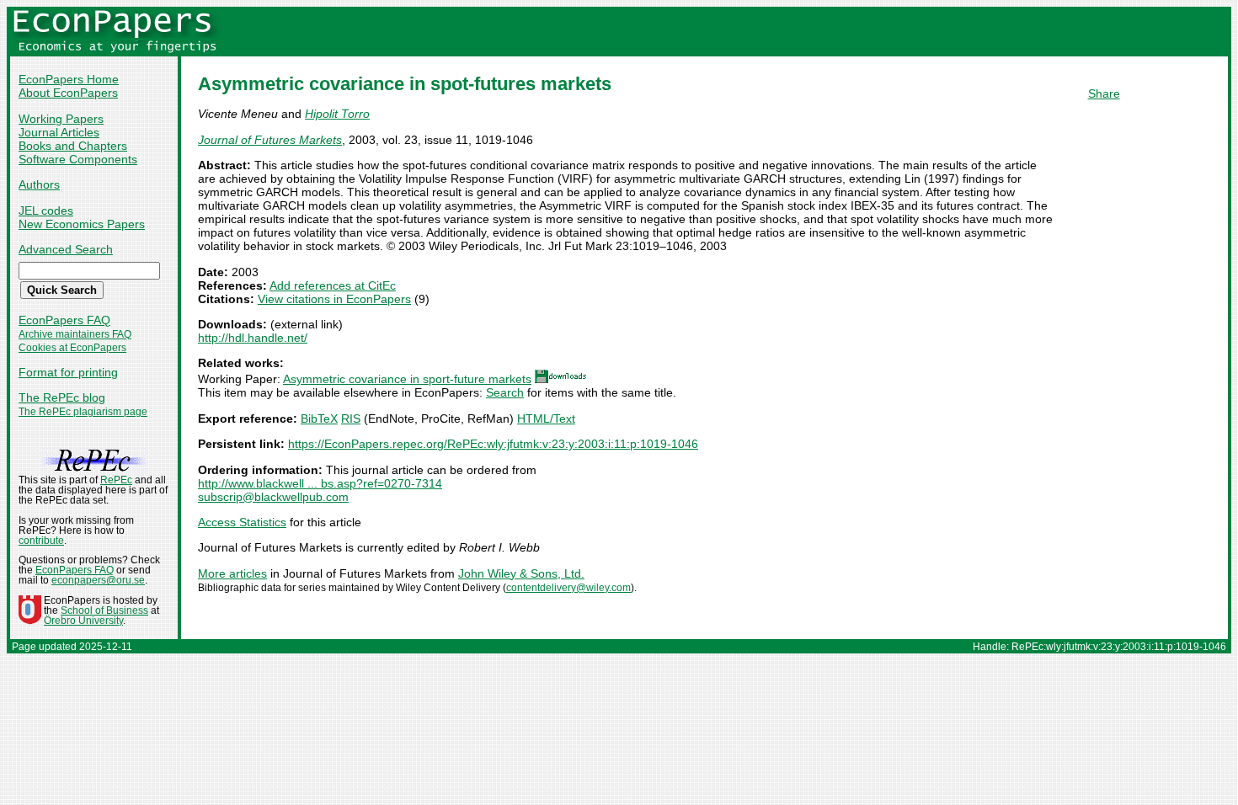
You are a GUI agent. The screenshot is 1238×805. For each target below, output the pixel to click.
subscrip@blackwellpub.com (273, 497)
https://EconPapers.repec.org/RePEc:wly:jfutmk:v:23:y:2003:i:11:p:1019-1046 (493, 443)
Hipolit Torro (337, 113)
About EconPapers (68, 92)
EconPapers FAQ (64, 320)
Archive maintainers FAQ (75, 334)
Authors (39, 184)
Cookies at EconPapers (72, 348)
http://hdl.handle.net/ (252, 337)
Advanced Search (66, 249)
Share (1104, 93)
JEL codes (46, 210)
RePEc (116, 480)
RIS (350, 418)
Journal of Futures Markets (270, 140)
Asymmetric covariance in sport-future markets (407, 379)
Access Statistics (242, 522)
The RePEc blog (62, 397)
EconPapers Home (69, 79)
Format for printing (68, 372)
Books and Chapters (73, 145)
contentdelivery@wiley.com (568, 588)
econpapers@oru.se (98, 580)
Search (505, 392)
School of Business (104, 610)
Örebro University (83, 621)
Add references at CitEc (332, 285)
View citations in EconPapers (334, 299)
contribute (41, 541)
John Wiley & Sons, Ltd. (521, 573)
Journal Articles (59, 132)
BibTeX (319, 418)
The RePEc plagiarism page (83, 412)
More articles (232, 573)
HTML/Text (546, 418)
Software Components (78, 159)
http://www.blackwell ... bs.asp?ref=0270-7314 (320, 483)
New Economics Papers (82, 224)
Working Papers (61, 118)
